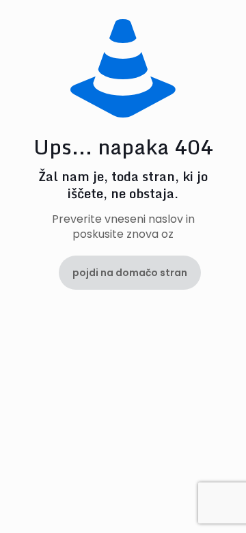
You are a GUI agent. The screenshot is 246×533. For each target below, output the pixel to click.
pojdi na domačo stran (129, 272)
